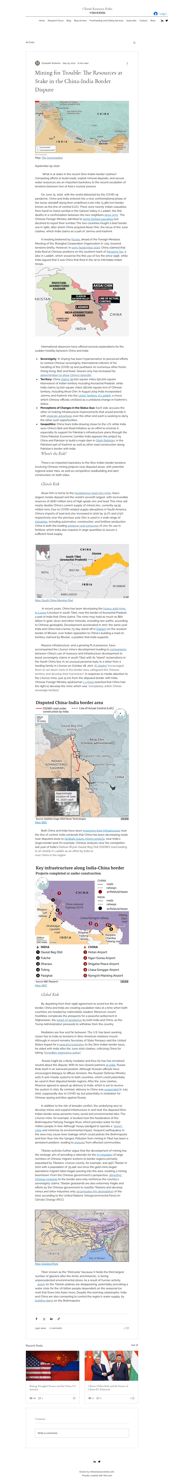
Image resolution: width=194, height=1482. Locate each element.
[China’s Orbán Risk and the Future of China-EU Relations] (111, 1366)
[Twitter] (166, 20)
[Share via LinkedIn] (51, 1318)
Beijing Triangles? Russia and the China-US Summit (53, 1387)
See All (134, 1345)
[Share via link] (58, 1318)
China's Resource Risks (97, 9)
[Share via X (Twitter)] (43, 1318)
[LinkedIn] (162, 20)
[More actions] (127, 63)
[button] (134, 42)
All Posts (30, 42)
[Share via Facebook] (36, 1318)
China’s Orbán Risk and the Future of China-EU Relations (108, 1387)
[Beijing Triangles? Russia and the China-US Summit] (52, 1366)
